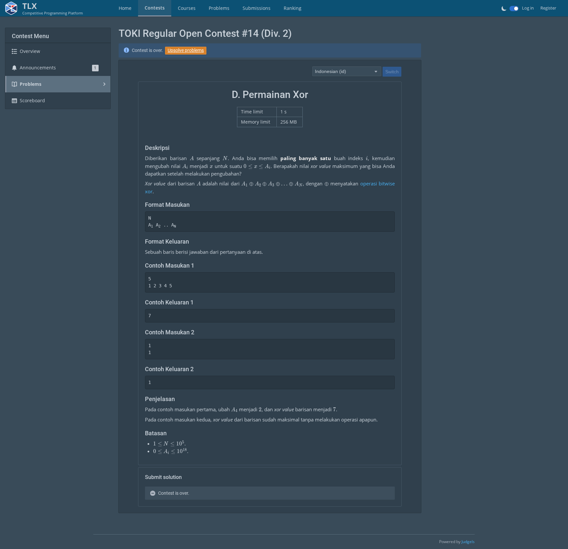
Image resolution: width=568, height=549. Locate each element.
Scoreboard (32, 100)
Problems (219, 8)
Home (125, 8)
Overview (30, 51)
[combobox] (346, 71)
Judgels (468, 541)
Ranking (292, 8)
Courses (187, 8)
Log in (528, 8)
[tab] (125, 8)
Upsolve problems (186, 50)
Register (548, 8)
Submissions (257, 8)
